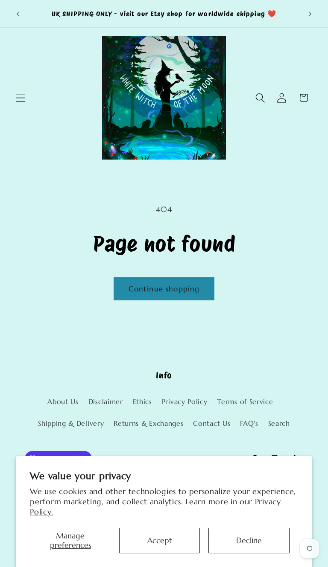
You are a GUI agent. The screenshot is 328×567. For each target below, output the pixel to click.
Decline (249, 540)
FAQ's (249, 423)
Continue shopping (164, 289)
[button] (21, 98)
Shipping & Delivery (71, 423)
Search (279, 423)
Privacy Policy (185, 401)
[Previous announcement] (18, 13)
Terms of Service (245, 401)
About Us (63, 401)
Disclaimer (105, 401)
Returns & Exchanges (148, 423)
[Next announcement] (310, 13)
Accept (159, 540)
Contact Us (211, 423)
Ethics (142, 401)
